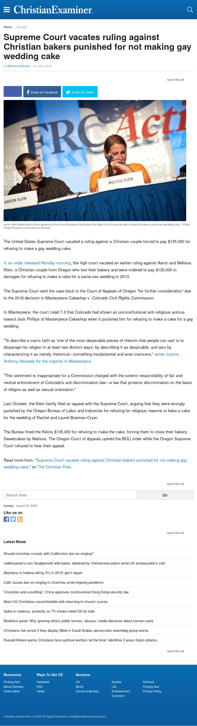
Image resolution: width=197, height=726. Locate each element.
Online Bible (12, 691)
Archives (148, 682)
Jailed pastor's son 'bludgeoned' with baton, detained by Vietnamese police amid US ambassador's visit (84, 562)
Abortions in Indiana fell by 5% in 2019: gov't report (43, 572)
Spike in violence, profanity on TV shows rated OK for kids (49, 611)
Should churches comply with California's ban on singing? (48, 553)
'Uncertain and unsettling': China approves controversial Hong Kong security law (66, 591)
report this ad (175, 79)
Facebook (43, 682)
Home (8, 26)
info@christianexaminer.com (87, 716)
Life (114, 686)
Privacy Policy (152, 691)
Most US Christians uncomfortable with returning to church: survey (56, 601)
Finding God (12, 682)
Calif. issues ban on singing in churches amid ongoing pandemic (54, 582)
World (79, 686)
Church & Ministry (87, 691)
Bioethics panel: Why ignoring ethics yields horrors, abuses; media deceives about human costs (79, 620)
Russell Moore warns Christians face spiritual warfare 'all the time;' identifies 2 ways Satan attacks (80, 639)
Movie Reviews (14, 686)
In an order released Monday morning (37, 263)
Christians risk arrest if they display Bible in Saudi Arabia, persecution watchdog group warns (76, 630)
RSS (40, 686)
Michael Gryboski (18, 66)
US (78, 682)
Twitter (41, 691)
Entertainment (121, 691)
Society (22, 26)
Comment (118, 696)
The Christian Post (54, 467)
